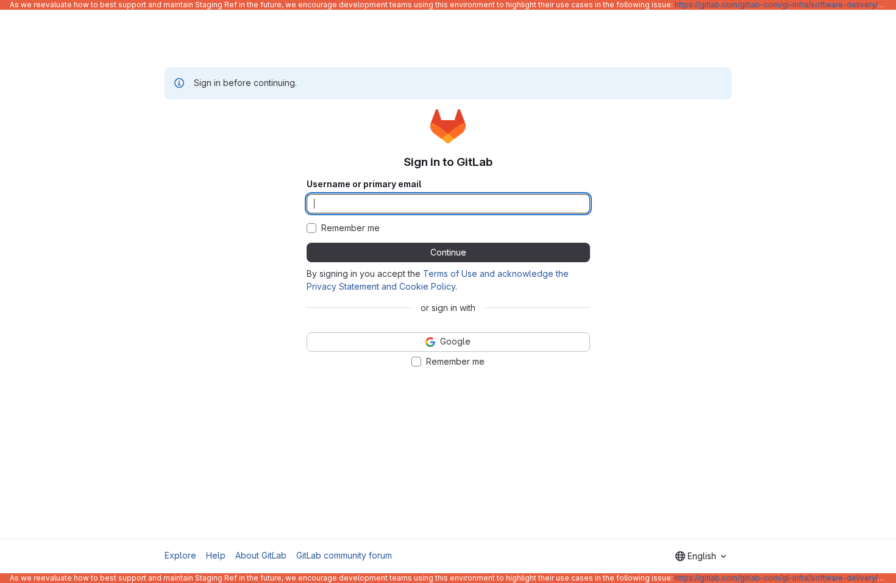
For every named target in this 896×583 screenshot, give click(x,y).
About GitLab (260, 555)
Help (216, 555)
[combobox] (700, 556)
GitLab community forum (344, 555)
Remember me (350, 228)
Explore (180, 555)
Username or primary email (364, 184)
